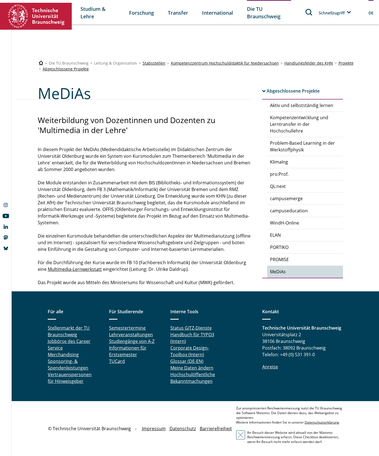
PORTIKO (279, 247)
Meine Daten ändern (191, 368)
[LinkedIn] (5, 227)
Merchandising (63, 354)
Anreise (270, 367)
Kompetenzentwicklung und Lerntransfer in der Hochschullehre (299, 124)
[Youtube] (5, 216)
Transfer (178, 12)
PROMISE (279, 259)
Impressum (154, 429)
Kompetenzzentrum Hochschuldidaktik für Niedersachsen (225, 63)
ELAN (275, 235)
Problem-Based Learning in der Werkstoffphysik (302, 146)
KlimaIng (279, 162)
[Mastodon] (5, 238)
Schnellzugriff (332, 13)
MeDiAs (278, 272)
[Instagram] (5, 205)
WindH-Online (284, 223)
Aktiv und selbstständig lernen (301, 105)
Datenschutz (183, 429)
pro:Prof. (279, 174)
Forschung (141, 12)
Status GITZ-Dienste (191, 328)
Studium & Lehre (92, 13)
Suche (309, 12)
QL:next (278, 186)
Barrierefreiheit (216, 429)
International (217, 12)
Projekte (345, 63)
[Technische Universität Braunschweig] (36, 16)
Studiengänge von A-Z (132, 341)
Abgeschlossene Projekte (66, 69)
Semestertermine (127, 328)
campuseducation (289, 211)
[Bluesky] (5, 249)
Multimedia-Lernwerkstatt (75, 269)
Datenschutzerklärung (322, 422)
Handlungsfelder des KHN (308, 63)
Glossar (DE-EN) (186, 361)
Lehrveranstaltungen (131, 335)
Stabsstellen (154, 63)
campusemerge (286, 198)
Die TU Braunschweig (264, 13)
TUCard (117, 361)
